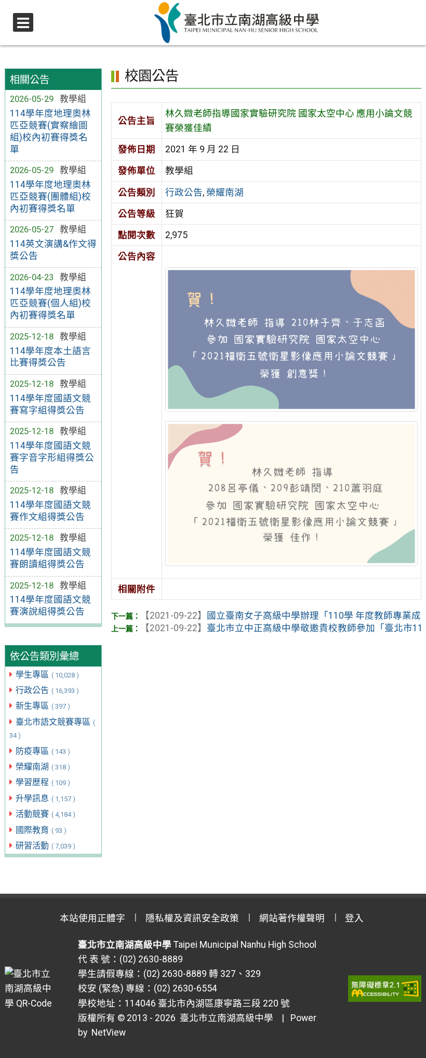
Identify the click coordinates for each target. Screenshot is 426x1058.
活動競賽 (45, 814)
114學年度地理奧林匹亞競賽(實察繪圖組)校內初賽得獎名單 (50, 131)
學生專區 (47, 675)
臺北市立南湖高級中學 (224, 1018)
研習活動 (45, 846)
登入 (354, 918)
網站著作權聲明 (292, 918)
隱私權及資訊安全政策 (192, 918)
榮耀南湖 (43, 767)
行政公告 (47, 690)
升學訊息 (45, 798)
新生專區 (43, 706)
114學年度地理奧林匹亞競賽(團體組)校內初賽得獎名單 (50, 196)
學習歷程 (43, 782)
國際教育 (41, 830)
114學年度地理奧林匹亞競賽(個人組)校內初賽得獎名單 (50, 303)
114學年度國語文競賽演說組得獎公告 (50, 605)
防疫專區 (43, 751)
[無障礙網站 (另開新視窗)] (384, 988)
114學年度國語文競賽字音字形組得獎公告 (52, 457)
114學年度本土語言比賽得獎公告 (50, 357)
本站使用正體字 (92, 918)
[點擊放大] (291, 339)
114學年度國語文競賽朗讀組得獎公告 (50, 558)
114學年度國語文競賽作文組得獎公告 (50, 511)
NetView (108, 1032)
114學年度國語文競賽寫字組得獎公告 (50, 404)
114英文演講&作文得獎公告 (53, 250)
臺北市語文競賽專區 (52, 728)
